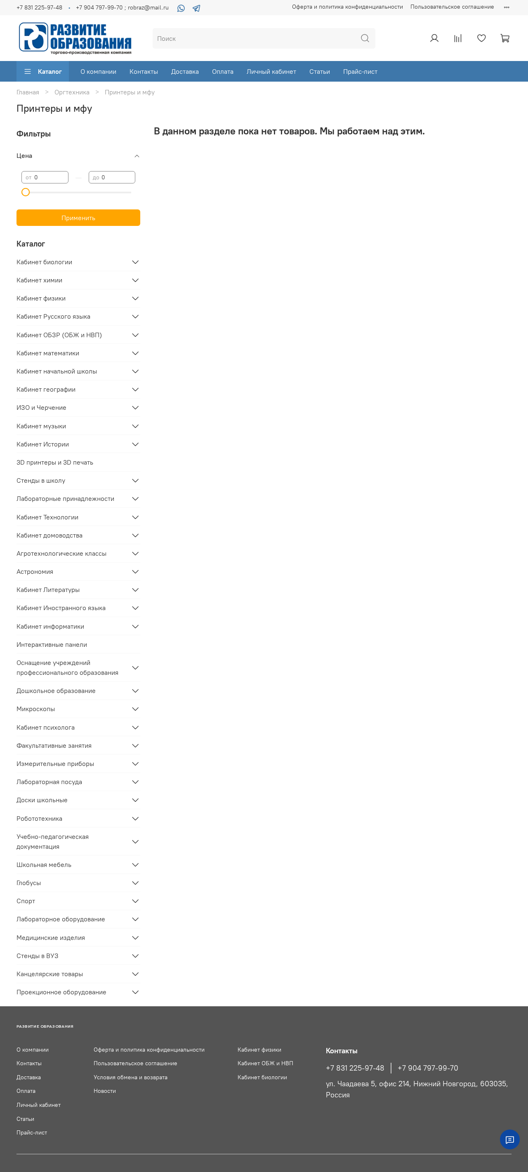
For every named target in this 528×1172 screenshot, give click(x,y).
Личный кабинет (271, 71)
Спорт (25, 901)
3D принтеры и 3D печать (54, 462)
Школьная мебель (43, 864)
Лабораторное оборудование (60, 919)
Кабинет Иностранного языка (61, 608)
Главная (27, 92)
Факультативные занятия (54, 745)
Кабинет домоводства (49, 535)
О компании (98, 71)
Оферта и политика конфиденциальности (347, 6)
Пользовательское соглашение (452, 6)
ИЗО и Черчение (41, 407)
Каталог (50, 71)
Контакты (144, 71)
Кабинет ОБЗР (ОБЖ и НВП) (59, 335)
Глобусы (28, 882)
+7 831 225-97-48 (39, 7)
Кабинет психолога (45, 727)
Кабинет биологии (44, 262)
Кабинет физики (41, 298)
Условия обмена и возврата (130, 1077)
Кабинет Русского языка (53, 316)
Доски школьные (42, 800)
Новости (105, 1090)
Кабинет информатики (50, 626)
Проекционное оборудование (61, 992)
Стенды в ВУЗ (37, 955)
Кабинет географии (45, 389)
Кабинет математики (47, 353)
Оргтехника (72, 92)
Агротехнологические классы (61, 553)
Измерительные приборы (55, 763)
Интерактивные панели (51, 644)
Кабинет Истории (42, 444)
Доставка (185, 71)
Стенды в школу (40, 480)
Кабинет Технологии (47, 517)
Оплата (222, 71)
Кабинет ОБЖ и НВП (265, 1063)
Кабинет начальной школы (56, 371)
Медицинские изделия (50, 937)
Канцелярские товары (49, 974)
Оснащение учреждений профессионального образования (67, 667)
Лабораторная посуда (49, 781)
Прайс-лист (360, 71)
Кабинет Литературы (48, 589)
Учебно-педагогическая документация (52, 841)
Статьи (319, 71)
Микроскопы (35, 709)
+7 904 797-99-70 (428, 1068)
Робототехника (39, 818)
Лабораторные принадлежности (65, 498)
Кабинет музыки (41, 426)
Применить (78, 218)
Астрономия (34, 571)
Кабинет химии (39, 280)
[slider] (25, 192)
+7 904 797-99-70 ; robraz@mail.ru (122, 7)
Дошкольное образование (56, 690)
